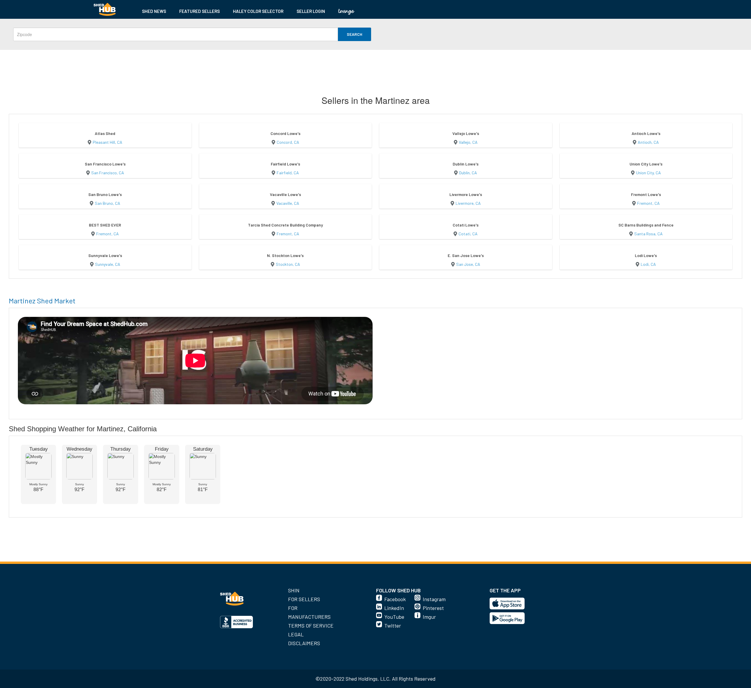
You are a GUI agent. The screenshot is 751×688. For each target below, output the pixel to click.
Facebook (395, 599)
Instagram (434, 599)
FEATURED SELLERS (199, 11)
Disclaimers (304, 643)
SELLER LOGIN (311, 11)
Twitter (392, 625)
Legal (296, 634)
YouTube (394, 616)
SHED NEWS (154, 11)
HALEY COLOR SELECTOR (258, 11)
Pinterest (433, 608)
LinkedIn (394, 608)
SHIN (294, 590)
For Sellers (304, 599)
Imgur (429, 616)
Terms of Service (311, 625)
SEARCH (354, 34)
